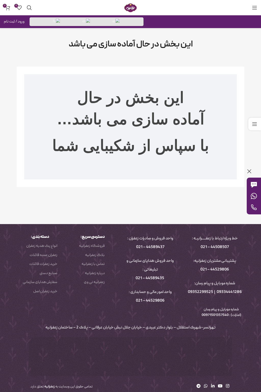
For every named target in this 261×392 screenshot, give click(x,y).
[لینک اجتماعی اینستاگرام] (227, 386)
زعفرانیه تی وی (94, 282)
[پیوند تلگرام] (198, 386)
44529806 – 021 (214, 270)
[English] (86, 21)
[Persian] (56, 21)
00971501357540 (215, 315)
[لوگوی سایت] (130, 7)
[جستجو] (29, 8)
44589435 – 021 (150, 278)
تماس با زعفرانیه (93, 264)
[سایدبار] (254, 124)
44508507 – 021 (215, 247)
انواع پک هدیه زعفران (41, 246)
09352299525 (200, 292)
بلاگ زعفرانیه (95, 255)
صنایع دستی (48, 273)
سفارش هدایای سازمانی (40, 282)
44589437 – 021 (150, 247)
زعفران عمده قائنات (43, 255)
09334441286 (229, 292)
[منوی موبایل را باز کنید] (255, 8)
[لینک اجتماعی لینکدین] (212, 386)
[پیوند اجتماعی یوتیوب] (220, 386)
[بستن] (249, 171)
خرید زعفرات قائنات (43, 264)
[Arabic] (116, 21)
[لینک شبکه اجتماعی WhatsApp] (205, 386)
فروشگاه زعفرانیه (92, 246)
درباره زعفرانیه (95, 273)
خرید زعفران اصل (45, 291)
